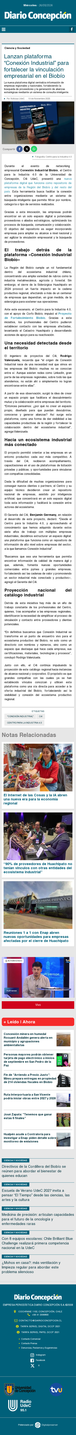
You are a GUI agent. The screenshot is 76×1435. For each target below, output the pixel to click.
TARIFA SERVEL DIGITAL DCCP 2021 (40, 1326)
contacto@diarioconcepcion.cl (40, 1320)
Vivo (38, 1005)
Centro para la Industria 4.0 (24, 723)
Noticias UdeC (18, 98)
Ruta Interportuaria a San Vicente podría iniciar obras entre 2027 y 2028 (30, 1096)
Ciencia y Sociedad (15, 1160)
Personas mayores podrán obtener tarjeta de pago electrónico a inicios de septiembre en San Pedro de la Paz (29, 1060)
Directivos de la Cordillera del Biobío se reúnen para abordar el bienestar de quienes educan (34, 1171)
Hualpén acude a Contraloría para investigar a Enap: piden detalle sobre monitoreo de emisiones (30, 1138)
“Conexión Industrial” (20, 716)
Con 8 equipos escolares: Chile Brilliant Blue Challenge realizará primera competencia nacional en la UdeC (37, 1243)
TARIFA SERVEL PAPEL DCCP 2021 (40, 1332)
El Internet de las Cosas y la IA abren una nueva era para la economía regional (35, 799)
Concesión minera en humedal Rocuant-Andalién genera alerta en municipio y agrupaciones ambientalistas (28, 1039)
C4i (40, 716)
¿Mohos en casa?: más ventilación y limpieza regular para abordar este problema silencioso (31, 1267)
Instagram (41, 1355)
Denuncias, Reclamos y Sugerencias (39, 1348)
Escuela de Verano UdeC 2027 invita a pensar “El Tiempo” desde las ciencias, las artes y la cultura (36, 1195)
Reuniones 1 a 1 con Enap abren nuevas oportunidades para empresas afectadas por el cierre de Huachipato (36, 937)
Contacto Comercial (30, 1339)
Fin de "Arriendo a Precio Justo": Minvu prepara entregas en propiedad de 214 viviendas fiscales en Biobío (30, 1078)
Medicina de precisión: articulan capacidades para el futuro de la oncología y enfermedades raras (38, 1219)
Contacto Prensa (29, 1343)
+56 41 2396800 (40, 1314)
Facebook (40, 1360)
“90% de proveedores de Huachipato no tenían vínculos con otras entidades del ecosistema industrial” (38, 868)
